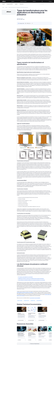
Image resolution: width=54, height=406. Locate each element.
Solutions (12, 1)
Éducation (34, 1)
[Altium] (4, 1)
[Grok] (32, 23)
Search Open (42, 1)
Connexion (50, 1)
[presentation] (51, 324)
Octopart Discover (26, 300)
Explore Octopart (19, 300)
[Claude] (29, 23)
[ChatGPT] (25, 23)
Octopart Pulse (33, 300)
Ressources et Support (23, 1)
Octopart (6, 7)
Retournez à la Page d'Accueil (34, 343)
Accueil (3, 7)
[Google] (30, 23)
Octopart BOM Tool (39, 300)
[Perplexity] (27, 23)
